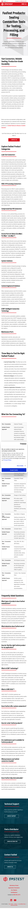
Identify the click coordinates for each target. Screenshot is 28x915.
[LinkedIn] (11, 900)
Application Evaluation (14, 887)
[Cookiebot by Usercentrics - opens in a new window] (20, 444)
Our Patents (14, 890)
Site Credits (11, 904)
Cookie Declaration (14, 905)
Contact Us (14, 139)
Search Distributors (12, 841)
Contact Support (11, 816)
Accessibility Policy (21, 904)
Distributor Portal (14, 885)
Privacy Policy (7, 460)
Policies (15, 904)
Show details (20, 465)
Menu (23, 4)
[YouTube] (15, 900)
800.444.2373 (23, 1)
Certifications (14, 892)
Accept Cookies (14, 470)
